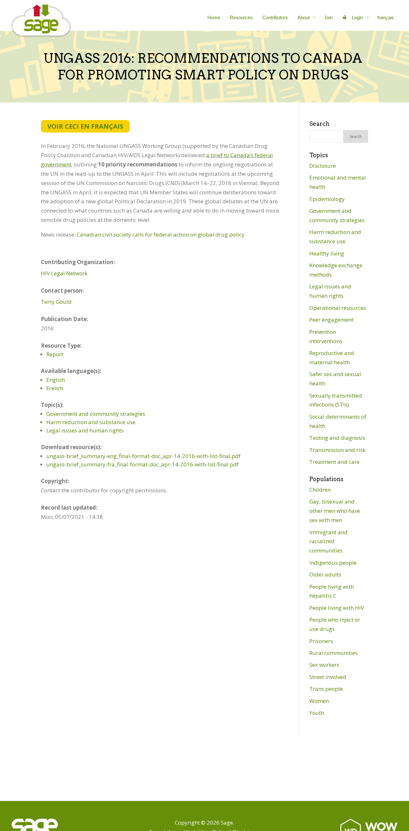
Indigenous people (333, 562)
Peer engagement (331, 319)
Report (54, 354)
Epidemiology (327, 199)
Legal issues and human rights (85, 430)
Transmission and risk (337, 450)
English (55, 379)
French (54, 388)
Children (320, 489)
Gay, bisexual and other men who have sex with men (334, 511)
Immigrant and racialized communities (328, 541)
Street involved (327, 677)
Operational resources (337, 307)
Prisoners (321, 641)
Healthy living (326, 253)
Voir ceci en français (85, 126)
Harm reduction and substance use (90, 422)
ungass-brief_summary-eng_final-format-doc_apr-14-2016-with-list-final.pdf (143, 456)
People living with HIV (336, 607)
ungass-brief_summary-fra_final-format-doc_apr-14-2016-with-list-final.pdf (142, 464)
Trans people (326, 688)
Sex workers (324, 664)
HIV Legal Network (64, 273)
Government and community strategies (95, 413)
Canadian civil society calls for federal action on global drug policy (160, 234)
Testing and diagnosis (337, 437)
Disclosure (322, 165)
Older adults (325, 574)
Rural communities (333, 653)
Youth (316, 712)
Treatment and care (334, 461)
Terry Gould (56, 301)
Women (319, 701)
